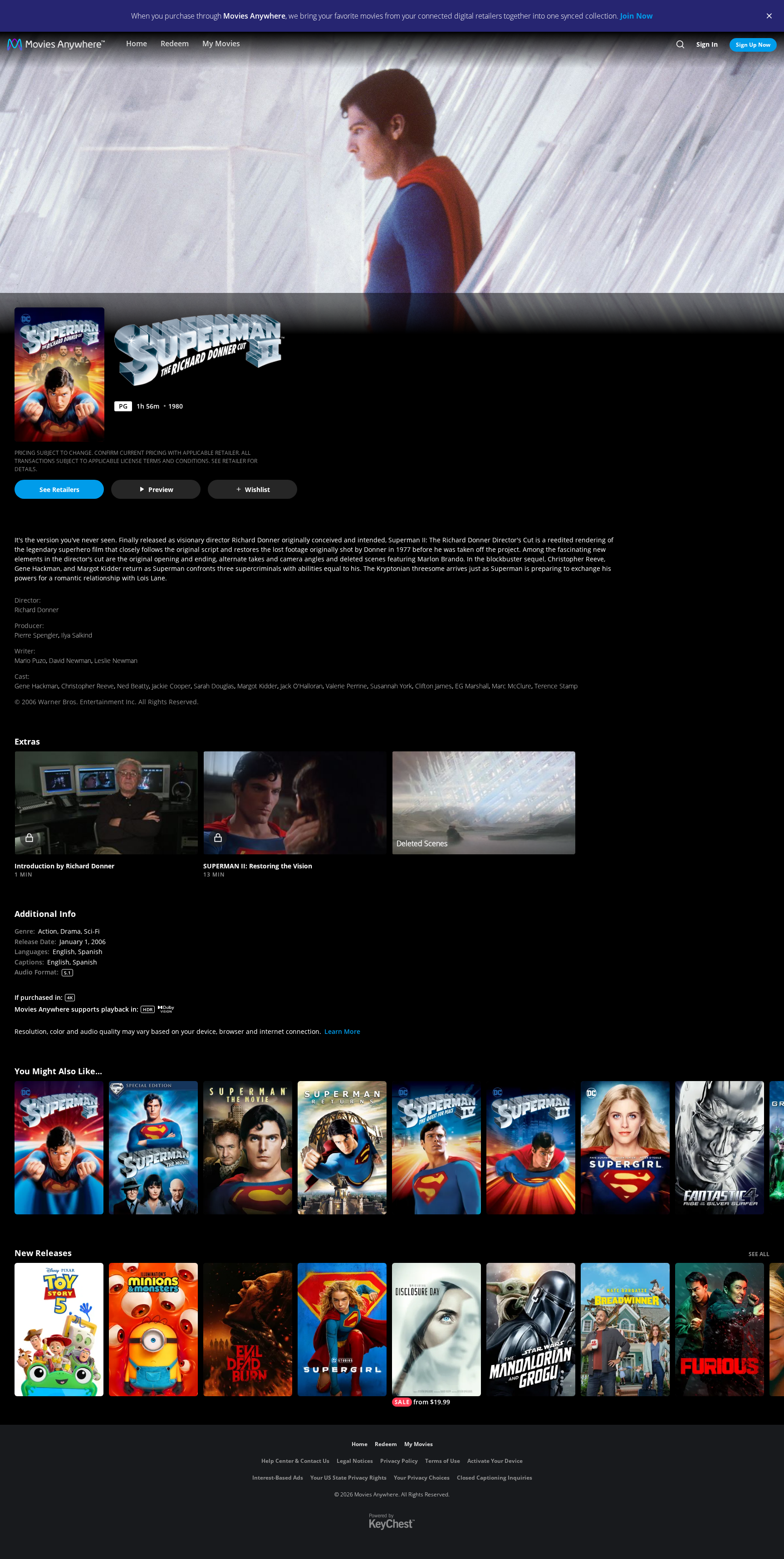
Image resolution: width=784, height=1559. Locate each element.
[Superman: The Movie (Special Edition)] (153, 1147)
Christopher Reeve (87, 686)
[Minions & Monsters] (153, 1329)
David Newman (70, 660)
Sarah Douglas (214, 686)
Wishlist (257, 489)
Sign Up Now (753, 45)
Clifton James (433, 686)
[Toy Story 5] (59, 1329)
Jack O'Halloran (301, 686)
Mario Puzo (30, 660)
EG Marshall (472, 686)
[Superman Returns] (342, 1147)
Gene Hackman (36, 686)
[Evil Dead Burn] (247, 1329)
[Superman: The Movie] (247, 1147)
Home (136, 44)
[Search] (680, 44)
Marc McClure (511, 686)
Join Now (636, 16)
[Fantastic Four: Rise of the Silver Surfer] (719, 1147)
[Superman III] (530, 1147)
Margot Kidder (257, 686)
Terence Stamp (556, 686)
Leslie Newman (115, 660)
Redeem (175, 44)
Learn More (342, 1031)
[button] (106, 802)
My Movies (221, 44)
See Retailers (59, 489)
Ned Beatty (133, 686)
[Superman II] (59, 1147)
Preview (160, 489)
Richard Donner (37, 609)
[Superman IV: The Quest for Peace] (436, 1147)
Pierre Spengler (36, 635)
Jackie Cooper (171, 686)
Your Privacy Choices (422, 1477)
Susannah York (391, 686)
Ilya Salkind (76, 635)
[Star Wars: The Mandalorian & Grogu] (530, 1329)
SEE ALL (759, 1254)
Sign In (707, 44)
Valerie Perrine (346, 686)
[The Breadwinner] (625, 1329)
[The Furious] (719, 1329)
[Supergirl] (625, 1147)
